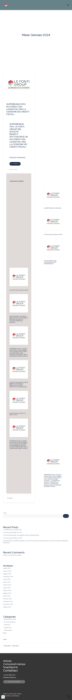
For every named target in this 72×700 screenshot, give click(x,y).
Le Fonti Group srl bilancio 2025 (53, 234)
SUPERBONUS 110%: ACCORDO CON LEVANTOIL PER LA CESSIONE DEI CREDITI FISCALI (17, 109)
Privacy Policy (7, 645)
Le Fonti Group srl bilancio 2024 (18, 290)
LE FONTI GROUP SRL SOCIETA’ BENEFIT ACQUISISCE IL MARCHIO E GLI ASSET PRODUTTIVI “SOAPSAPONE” (18, 385)
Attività (7, 661)
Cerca (5, 513)
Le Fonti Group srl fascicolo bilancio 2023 (17, 413)
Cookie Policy (15, 645)
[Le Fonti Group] (10, 5)
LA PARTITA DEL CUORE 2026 (52, 208)
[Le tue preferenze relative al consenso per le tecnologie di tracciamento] (3, 697)
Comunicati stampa (14, 664)
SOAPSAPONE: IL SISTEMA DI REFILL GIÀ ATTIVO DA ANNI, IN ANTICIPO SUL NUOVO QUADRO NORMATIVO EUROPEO (18, 319)
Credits (19, 694)
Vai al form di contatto (14, 681)
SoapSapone (10, 667)
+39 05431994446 (9, 675)
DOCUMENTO (15, 164)
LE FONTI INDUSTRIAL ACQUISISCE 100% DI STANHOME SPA (50, 262)
